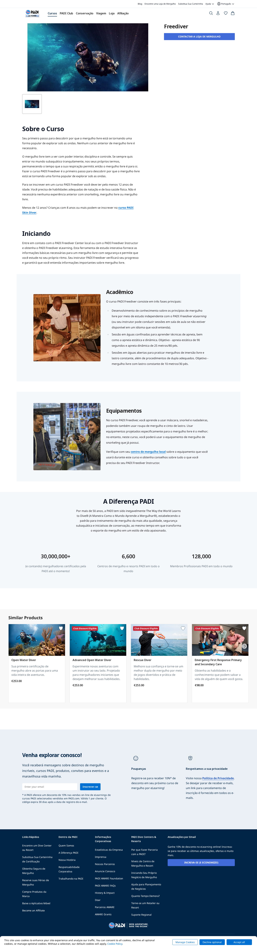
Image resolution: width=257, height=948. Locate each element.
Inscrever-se (90, 786)
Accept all (239, 942)
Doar (98, 900)
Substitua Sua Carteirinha (190, 3)
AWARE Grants (103, 914)
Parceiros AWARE (105, 907)
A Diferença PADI (68, 852)
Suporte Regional (141, 914)
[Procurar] (211, 14)
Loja (112, 13)
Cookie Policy (114, 943)
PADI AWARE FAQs (105, 885)
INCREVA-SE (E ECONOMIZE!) (201, 862)
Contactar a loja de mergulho (199, 36)
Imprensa (100, 857)
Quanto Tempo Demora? (145, 896)
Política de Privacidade (218, 778)
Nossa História (67, 860)
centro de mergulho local (148, 452)
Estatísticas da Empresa (109, 849)
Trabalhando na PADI (71, 878)
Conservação (84, 13)
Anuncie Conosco (105, 871)
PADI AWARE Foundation (109, 878)
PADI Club (66, 13)
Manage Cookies (185, 942)
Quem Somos (66, 845)
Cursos (52, 13)
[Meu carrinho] (233, 14)
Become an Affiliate (33, 910)
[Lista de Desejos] (226, 14)
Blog (140, 3)
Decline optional (212, 942)
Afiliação (123, 13)
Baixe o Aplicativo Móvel (36, 903)
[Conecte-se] (218, 14)
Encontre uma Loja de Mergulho (160, 3)
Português (224, 4)
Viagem (101, 13)
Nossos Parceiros (105, 864)
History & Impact (105, 892)
